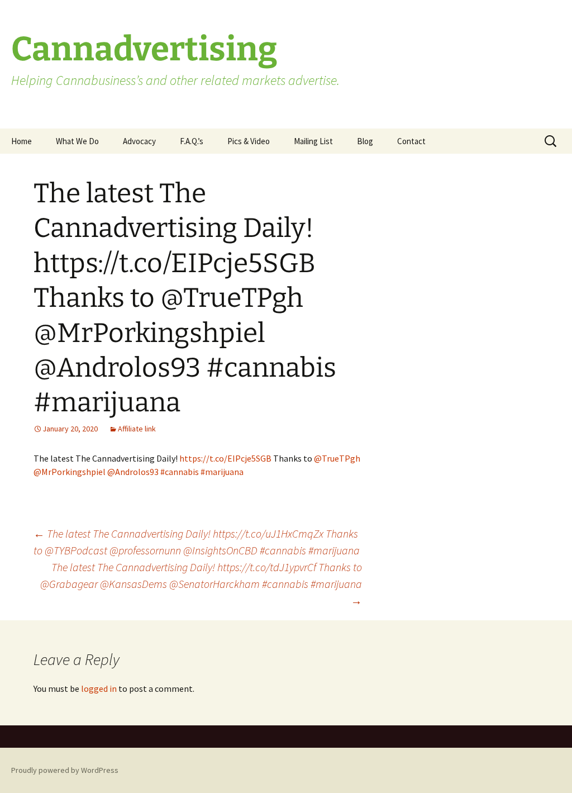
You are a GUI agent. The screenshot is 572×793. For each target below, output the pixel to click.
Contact (411, 141)
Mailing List (313, 141)
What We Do (77, 141)
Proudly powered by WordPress (64, 770)
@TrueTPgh (337, 458)
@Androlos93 (133, 471)
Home (21, 141)
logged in (99, 688)
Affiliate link (137, 429)
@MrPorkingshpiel (70, 471)
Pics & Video (248, 141)
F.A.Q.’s (191, 141)
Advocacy (139, 141)
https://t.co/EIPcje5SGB (225, 458)
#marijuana (222, 471)
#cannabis (179, 471)
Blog (365, 141)
